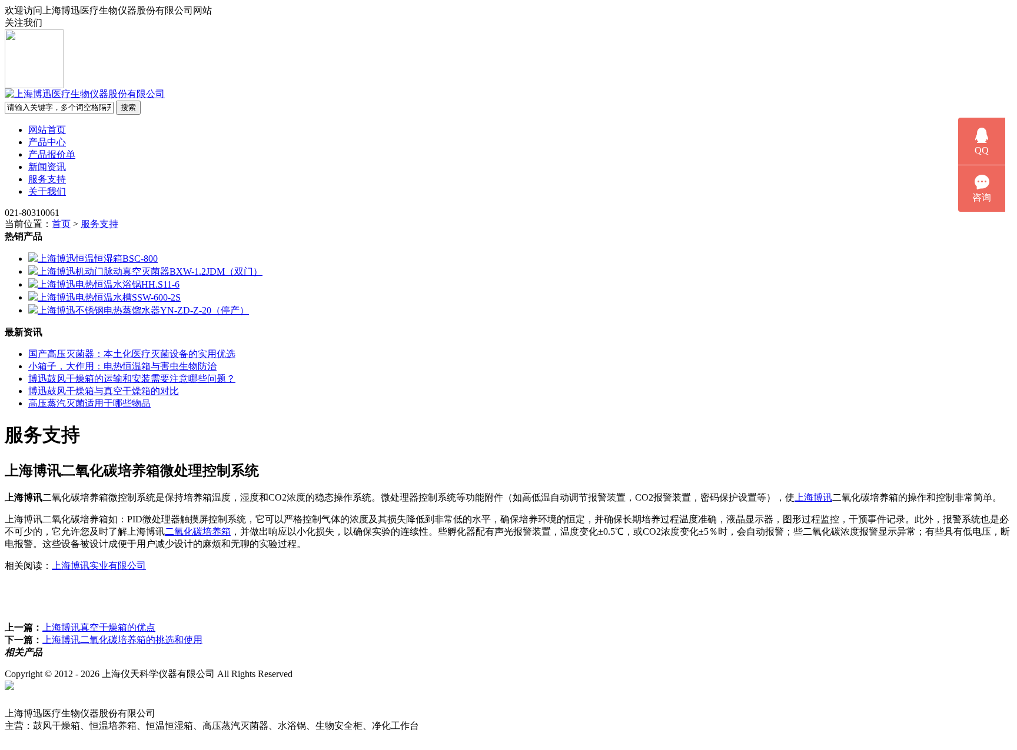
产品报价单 (51, 154)
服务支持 (47, 179)
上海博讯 (813, 497)
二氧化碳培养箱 (198, 531)
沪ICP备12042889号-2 (360, 674)
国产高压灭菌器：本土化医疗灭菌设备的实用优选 (131, 354)
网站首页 (47, 130)
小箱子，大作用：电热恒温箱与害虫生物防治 (122, 366)
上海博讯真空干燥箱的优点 (98, 627)
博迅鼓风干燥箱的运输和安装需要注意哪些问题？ (131, 379)
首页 (61, 224)
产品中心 (47, 142)
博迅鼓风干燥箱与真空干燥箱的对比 (103, 391)
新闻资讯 (47, 167)
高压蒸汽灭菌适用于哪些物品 (89, 403)
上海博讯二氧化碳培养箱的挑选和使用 (122, 640)
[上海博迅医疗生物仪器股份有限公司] (85, 94)
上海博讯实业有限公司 (99, 566)
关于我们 (47, 191)
